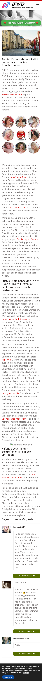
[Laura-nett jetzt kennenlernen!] (6, 529)
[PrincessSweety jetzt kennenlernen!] (6, 640)
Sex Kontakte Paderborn (14, 418)
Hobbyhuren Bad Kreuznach (16, 319)
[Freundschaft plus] (17, 5)
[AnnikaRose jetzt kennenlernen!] (6, 584)
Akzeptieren (8, 677)
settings (26, 673)
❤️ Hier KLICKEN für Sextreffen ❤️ (21, 23)
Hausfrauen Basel (18, 177)
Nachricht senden (26, 576)
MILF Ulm (6, 359)
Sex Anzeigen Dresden (28, 239)
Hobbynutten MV (10, 393)
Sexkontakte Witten (12, 94)
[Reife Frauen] (21, 134)
